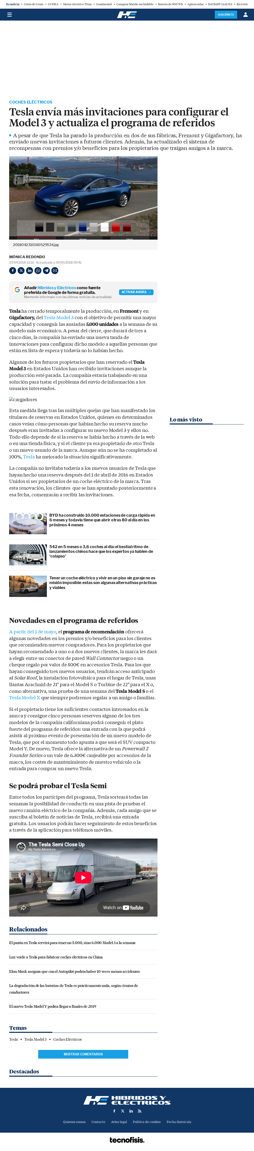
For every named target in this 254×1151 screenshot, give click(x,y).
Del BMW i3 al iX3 (220, 4)
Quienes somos (74, 1122)
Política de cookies (147, 1122)
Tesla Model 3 (59, 317)
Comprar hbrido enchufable (135, 4)
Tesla (29, 457)
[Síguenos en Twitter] (123, 1111)
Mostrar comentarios (83, 1054)
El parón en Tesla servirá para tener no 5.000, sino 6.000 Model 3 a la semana (72, 942)
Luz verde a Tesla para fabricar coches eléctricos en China (56, 956)
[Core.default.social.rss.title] (139, 1111)
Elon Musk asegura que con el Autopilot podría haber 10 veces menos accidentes (74, 971)
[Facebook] (12, 270)
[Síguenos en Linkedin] (131, 1111)
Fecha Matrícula (179, 1122)
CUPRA (53, 4)
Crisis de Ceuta (33, 4)
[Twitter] (21, 270)
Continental (104, 4)
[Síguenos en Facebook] (114, 1111)
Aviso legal (119, 1122)
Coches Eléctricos (30, 102)
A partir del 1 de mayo (32, 632)
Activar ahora (134, 292)
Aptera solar (195, 4)
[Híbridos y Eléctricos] (127, 1100)
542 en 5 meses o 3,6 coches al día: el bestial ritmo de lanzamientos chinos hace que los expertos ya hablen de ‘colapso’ (101, 551)
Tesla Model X (24, 698)
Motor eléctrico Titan (77, 4)
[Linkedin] (29, 270)
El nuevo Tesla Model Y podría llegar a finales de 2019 (52, 1006)
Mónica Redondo (27, 257)
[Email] (54, 270)
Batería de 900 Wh (170, 4)
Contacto (98, 1122)
